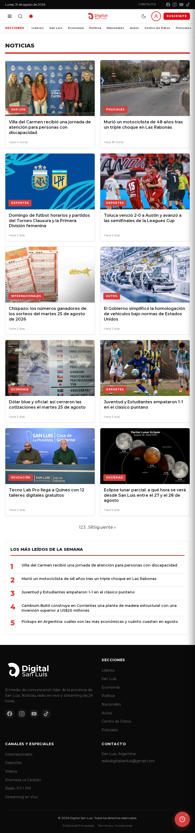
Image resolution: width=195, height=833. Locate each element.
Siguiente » (104, 527)
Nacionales (115, 28)
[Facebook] (168, 5)
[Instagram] (175, 5)
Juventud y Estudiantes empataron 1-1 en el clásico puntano (78, 592)
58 (90, 527)
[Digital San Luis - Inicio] (97, 16)
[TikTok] (188, 5)
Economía (76, 28)
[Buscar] (20, 16)
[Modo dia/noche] (144, 16)
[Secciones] (9, 16)
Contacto (147, 4)
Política (95, 28)
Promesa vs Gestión (23, 780)
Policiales (183, 28)
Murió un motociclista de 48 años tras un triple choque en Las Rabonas (89, 578)
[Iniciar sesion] (156, 16)
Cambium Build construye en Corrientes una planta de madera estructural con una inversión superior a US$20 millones (99, 608)
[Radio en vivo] (31, 16)
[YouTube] (181, 5)
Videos (11, 771)
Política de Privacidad (78, 825)
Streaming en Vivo (21, 797)
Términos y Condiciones (115, 825)
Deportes (13, 762)
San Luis (55, 28)
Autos (134, 28)
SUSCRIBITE (177, 16)
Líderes (37, 28)
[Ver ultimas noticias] (182, 819)
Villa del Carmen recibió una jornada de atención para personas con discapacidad (99, 565)
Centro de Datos (157, 28)
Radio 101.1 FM (18, 788)
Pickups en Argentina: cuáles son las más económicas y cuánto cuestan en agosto (100, 621)
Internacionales (18, 754)
